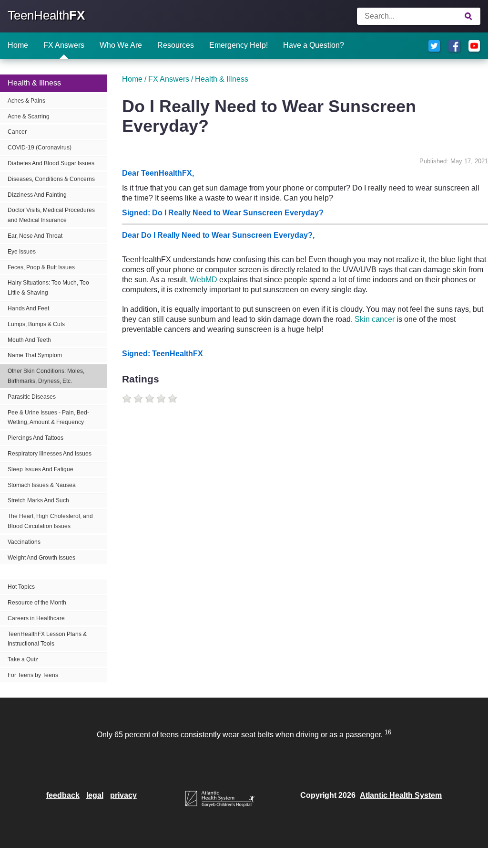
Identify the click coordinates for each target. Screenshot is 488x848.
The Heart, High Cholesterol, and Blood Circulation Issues (50, 521)
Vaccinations (24, 542)
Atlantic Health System (401, 795)
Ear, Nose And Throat (35, 236)
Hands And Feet (28, 308)
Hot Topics (21, 586)
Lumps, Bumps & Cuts (36, 324)
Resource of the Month (37, 602)
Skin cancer (375, 319)
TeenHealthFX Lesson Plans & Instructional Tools (47, 639)
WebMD (203, 280)
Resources (175, 45)
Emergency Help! (238, 45)
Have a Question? (313, 45)
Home (18, 45)
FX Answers (63, 45)
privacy (123, 795)
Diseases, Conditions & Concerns (51, 179)
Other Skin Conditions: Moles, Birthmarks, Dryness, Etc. (46, 376)
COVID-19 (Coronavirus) (39, 147)
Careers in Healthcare (36, 618)
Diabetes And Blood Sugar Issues (51, 163)
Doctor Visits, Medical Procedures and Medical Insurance (51, 215)
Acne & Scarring (29, 116)
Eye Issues (22, 251)
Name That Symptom (35, 355)
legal (94, 795)
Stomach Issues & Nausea (42, 485)
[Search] (468, 16)
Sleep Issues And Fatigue (40, 469)
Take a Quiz (23, 659)
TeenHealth (46, 15)
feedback (63, 795)
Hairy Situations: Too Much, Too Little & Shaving (48, 287)
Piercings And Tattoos (35, 438)
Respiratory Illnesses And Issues (50, 453)
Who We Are (121, 45)
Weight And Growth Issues (41, 557)
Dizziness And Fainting (37, 194)
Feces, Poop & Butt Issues (41, 267)
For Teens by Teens (33, 675)
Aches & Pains (26, 100)
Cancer (17, 131)
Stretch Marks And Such (38, 500)
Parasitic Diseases (32, 396)
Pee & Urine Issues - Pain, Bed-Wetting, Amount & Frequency (48, 417)
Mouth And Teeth (29, 340)
